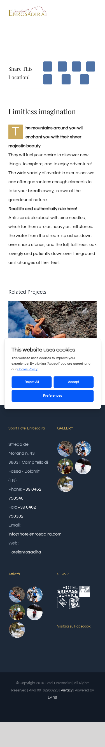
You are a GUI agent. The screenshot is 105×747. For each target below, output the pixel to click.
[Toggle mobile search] (84, 18)
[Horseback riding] (65, 466)
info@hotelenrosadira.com (35, 534)
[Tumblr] (66, 79)
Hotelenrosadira (24, 552)
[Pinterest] (84, 79)
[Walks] (65, 484)
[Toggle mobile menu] (94, 18)
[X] (62, 66)
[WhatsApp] (47, 79)
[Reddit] (76, 66)
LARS (52, 698)
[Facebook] (47, 66)
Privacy (67, 690)
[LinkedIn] (91, 66)
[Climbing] (65, 449)
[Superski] (83, 466)
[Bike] (83, 449)
